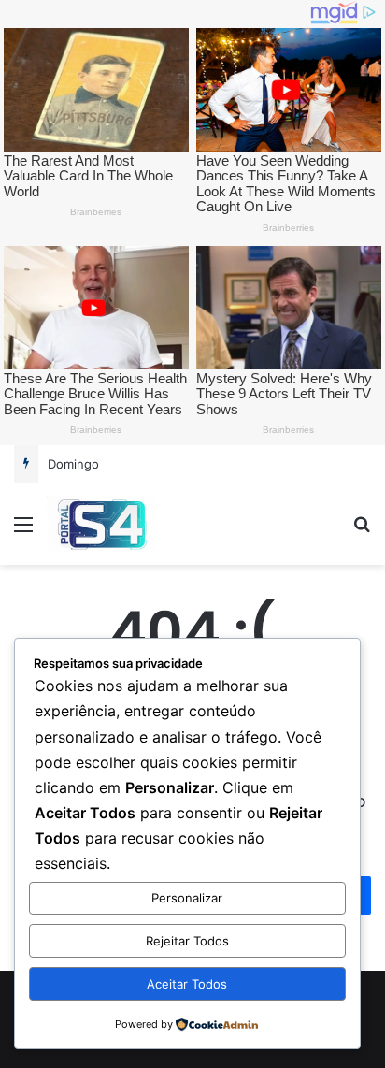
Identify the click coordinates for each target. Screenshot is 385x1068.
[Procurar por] (361, 531)
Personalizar (186, 897)
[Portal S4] (100, 524)
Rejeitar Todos (187, 940)
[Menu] (23, 531)
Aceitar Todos (187, 983)
